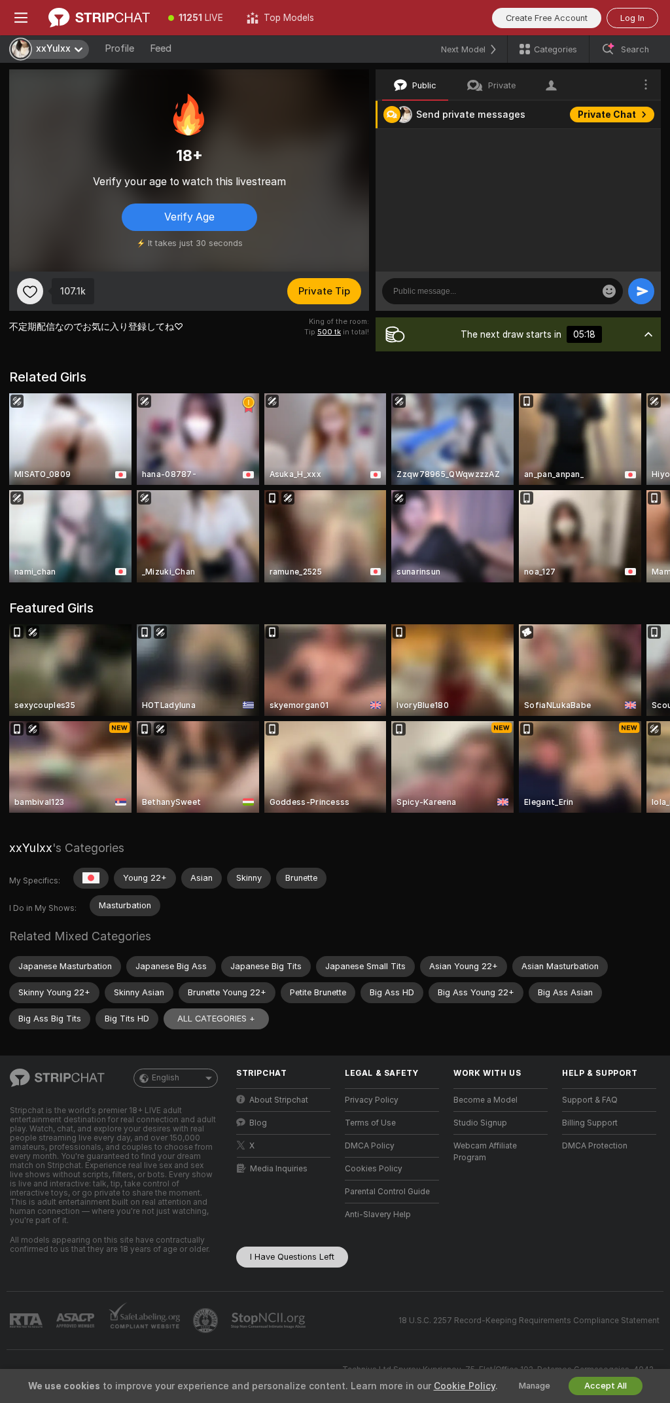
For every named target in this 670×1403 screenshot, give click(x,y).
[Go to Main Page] (99, 17)
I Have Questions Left (292, 1257)
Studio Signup (480, 1123)
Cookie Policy (464, 1386)
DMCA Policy (370, 1145)
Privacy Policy (371, 1100)
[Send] (641, 291)
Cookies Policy (373, 1168)
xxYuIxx (30, 848)
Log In (632, 18)
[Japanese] (91, 878)
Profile (119, 48)
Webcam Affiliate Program (485, 1151)
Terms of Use (370, 1123)
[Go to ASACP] (76, 1320)
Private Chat (607, 114)
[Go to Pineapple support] (206, 1320)
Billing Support (590, 1123)
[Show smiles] (609, 291)
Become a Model (485, 1100)
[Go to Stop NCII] (269, 1320)
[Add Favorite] (30, 291)
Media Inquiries (279, 1168)
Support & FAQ (590, 1100)
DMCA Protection (594, 1145)
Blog (258, 1123)
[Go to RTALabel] (27, 1321)
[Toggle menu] (21, 17)
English (165, 1077)
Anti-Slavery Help (378, 1214)
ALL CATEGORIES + (216, 1018)
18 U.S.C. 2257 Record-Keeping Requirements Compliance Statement (529, 1320)
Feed (160, 48)
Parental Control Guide (387, 1191)
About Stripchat (278, 1100)
